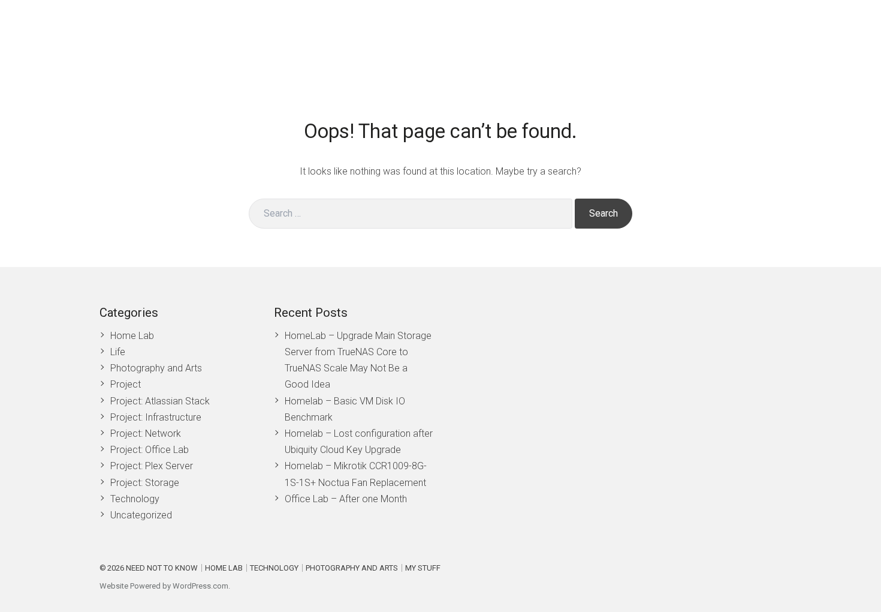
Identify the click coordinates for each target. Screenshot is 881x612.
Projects (580, 40)
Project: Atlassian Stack (160, 401)
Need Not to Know (162, 567)
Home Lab (516, 40)
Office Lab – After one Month (346, 499)
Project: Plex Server (151, 466)
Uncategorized (141, 515)
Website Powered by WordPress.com (163, 585)
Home (465, 40)
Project (125, 384)
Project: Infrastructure (155, 417)
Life (117, 352)
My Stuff (812, 40)
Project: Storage (144, 482)
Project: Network (145, 433)
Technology (647, 40)
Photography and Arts (734, 40)
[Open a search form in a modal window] (851, 40)
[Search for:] (410, 214)
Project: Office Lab (149, 449)
